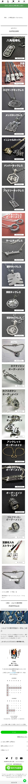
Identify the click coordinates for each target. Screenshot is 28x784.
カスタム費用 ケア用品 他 (9, 592)
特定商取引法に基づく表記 (9, 761)
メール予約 (13, 672)
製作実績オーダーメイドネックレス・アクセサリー (13, 596)
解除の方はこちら (22, 736)
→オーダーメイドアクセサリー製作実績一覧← (13, 641)
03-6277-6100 (9, 764)
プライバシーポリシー (19, 761)
